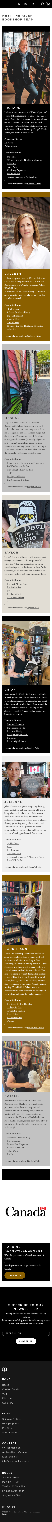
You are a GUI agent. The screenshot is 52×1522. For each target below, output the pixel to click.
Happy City (12, 167)
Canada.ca (15, 1275)
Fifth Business (13, 309)
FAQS (6, 1413)
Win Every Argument (16, 170)
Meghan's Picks (34, 487)
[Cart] (48, 4)
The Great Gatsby (14, 731)
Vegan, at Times (13, 319)
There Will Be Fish (15, 860)
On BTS (10, 473)
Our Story (7, 1403)
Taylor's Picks (33, 608)
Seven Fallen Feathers (16, 1011)
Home (6, 1379)
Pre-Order (7, 1428)
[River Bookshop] (26, 4)
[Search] (42, 4)
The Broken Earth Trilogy (18, 480)
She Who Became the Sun (18, 466)
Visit (4, 1394)
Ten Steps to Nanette (16, 477)
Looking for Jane (14, 1007)
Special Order (10, 1432)
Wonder (10, 1021)
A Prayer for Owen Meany (18, 312)
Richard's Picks (34, 184)
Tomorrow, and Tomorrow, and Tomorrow (25, 463)
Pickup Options (10, 1423)
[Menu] (5, 4)
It (7, 601)
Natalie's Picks (33, 1161)
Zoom (9, 847)
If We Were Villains (15, 598)
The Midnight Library (16, 741)
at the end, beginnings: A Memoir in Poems (25, 857)
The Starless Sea (14, 587)
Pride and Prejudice (15, 724)
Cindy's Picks (33, 748)
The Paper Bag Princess (17, 735)
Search (4, 1514)
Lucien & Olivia (14, 854)
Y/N (8, 591)
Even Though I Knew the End (20, 470)
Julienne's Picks (34, 867)
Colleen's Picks (34, 336)
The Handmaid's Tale (16, 728)
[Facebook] (13, 1507)
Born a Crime (12, 1014)
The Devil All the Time (17, 584)
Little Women (13, 323)
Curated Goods (10, 1389)
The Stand (11, 157)
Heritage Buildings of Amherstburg (22, 177)
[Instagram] (3, 1507)
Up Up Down (13, 844)
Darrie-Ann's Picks (35, 1028)
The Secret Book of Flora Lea (19, 1004)
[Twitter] (8, 1507)
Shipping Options (11, 1419)
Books (5, 1385)
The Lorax (11, 738)
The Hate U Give (14, 1018)
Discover (7, 1398)
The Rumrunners (14, 850)
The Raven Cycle (14, 594)
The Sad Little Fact (15, 316)
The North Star (13, 174)
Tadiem (39, 278)
